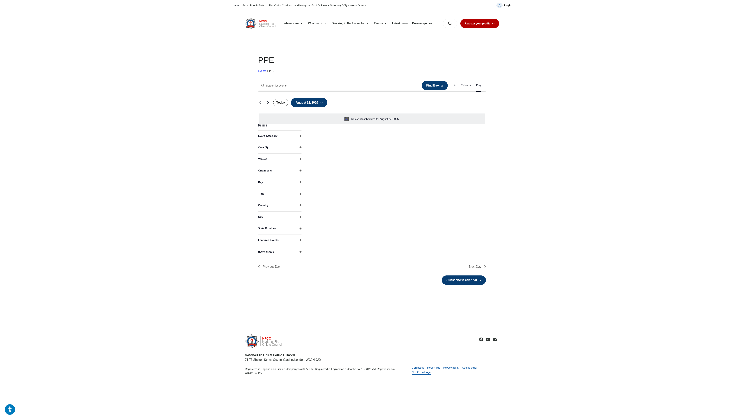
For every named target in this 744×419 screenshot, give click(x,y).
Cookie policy (469, 367)
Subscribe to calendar (461, 280)
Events (378, 23)
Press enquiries (422, 23)
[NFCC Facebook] (481, 339)
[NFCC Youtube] (488, 339)
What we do (315, 23)
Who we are (291, 23)
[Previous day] (260, 102)
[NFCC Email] (495, 339)
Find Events (434, 85)
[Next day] (268, 102)
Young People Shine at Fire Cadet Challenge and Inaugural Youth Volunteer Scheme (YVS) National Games (304, 5)
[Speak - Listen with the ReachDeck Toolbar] (10, 409)
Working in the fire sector (348, 23)
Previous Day (271, 266)
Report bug (433, 367)
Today (280, 102)
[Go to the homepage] (260, 23)
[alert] (372, 118)
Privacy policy (451, 367)
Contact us (418, 367)
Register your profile (477, 23)
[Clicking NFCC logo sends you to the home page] (283, 341)
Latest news (400, 23)
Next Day (475, 266)
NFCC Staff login (421, 372)
